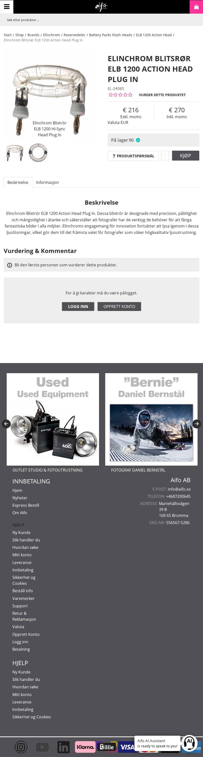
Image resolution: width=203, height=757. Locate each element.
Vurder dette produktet (162, 94)
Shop (19, 34)
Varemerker (23, 598)
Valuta (18, 626)
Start (8, 34)
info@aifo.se (179, 489)
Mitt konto (22, 555)
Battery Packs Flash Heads (110, 34)
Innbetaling (22, 570)
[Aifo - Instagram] (16, 747)
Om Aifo (19, 512)
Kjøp (185, 155)
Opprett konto (119, 306)
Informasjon (47, 182)
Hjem (17, 490)
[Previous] (6, 424)
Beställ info (22, 590)
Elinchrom (51, 34)
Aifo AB (181, 480)
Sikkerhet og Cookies (31, 717)
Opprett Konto (26, 634)
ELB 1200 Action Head (154, 34)
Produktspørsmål (135, 155)
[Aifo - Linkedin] (59, 747)
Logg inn (78, 306)
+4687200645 (178, 496)
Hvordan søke (25, 547)
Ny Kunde (21, 532)
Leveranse (21, 562)
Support (20, 606)
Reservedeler (74, 34)
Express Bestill (25, 505)
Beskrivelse (17, 182)
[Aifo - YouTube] (38, 747)
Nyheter (19, 498)
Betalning (21, 649)
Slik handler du (26, 540)
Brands (33, 34)
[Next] (196, 424)
